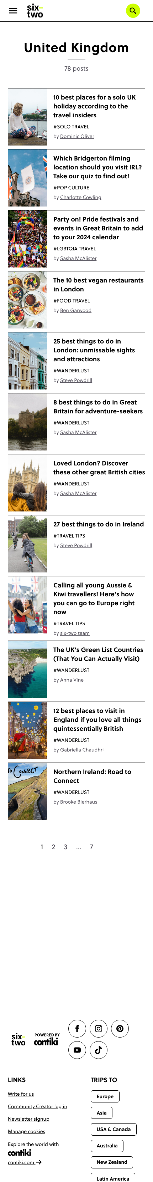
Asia (101, 1112)
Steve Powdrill (76, 380)
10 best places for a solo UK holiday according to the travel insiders (94, 106)
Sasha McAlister (78, 258)
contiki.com (22, 1162)
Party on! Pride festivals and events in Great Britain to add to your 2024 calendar (98, 228)
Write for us (21, 1093)
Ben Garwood (75, 310)
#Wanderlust (71, 370)
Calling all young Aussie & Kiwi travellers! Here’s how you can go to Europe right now (93, 598)
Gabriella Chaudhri (82, 749)
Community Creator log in (37, 1106)
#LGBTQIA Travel (74, 248)
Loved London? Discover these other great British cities (99, 468)
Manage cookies (26, 1131)
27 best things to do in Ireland (98, 524)
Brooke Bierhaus (78, 801)
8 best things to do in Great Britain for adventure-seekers (98, 407)
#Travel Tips (69, 535)
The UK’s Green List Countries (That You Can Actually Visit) (98, 654)
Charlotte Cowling (80, 197)
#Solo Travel (71, 126)
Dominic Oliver (77, 136)
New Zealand (111, 1162)
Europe (105, 1096)
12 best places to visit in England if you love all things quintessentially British (97, 719)
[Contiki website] (47, 1039)
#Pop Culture (71, 187)
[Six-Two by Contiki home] (35, 11)
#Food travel (71, 300)
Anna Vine (72, 679)
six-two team (75, 633)
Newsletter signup (28, 1118)
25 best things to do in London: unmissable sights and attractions (94, 350)
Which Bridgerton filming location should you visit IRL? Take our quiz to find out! (97, 167)
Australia (107, 1145)
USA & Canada (113, 1129)
